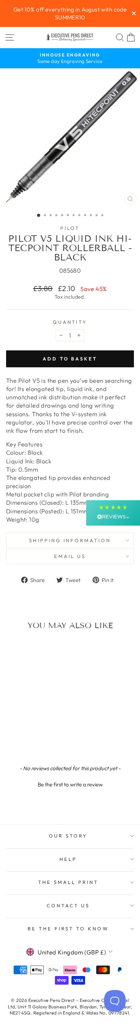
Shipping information (70, 540)
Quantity (70, 322)
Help (68, 859)
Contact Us (68, 905)
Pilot (70, 228)
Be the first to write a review (70, 784)
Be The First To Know (68, 928)
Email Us (70, 556)
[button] (70, 783)
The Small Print (68, 882)
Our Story (68, 836)
